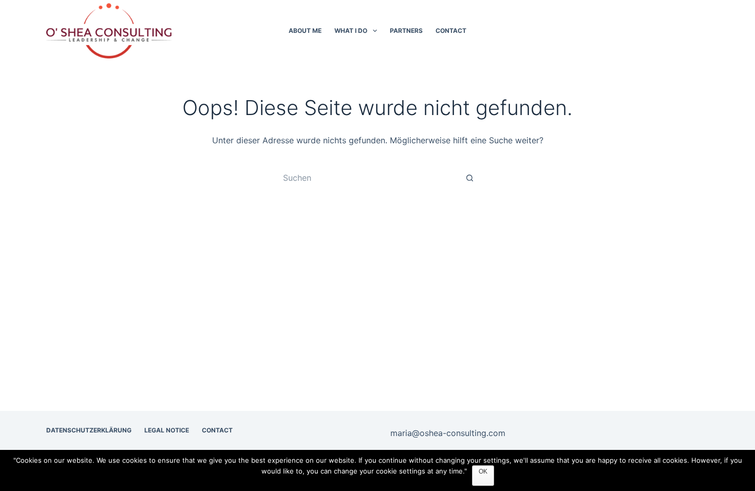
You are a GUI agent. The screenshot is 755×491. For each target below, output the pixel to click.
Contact (451, 30)
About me (305, 30)
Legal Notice (166, 430)
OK (483, 471)
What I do (350, 30)
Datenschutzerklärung (88, 430)
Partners (406, 30)
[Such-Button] (470, 177)
